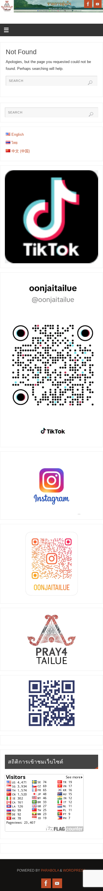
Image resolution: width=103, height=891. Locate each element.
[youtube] (98, 4)
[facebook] (88, 4)
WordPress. (74, 870)
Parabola (50, 870)
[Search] (90, 83)
